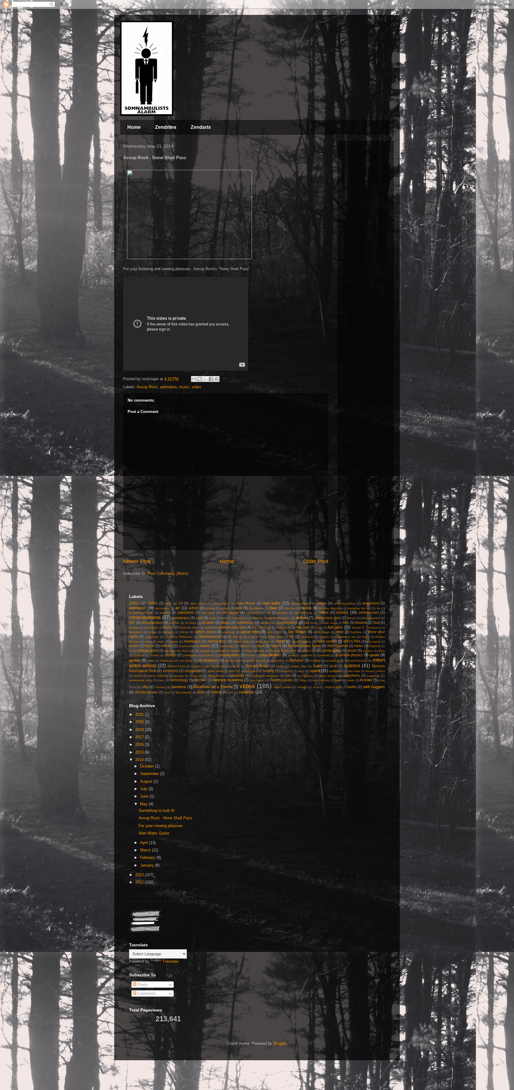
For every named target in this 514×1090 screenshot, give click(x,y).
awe (238, 608)
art (177, 608)
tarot (161, 680)
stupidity (237, 675)
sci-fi (333, 666)
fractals (134, 627)
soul (301, 671)
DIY (132, 622)
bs (378, 608)
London (253, 636)
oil (130, 650)
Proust (250, 655)
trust (382, 680)
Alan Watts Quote (154, 833)
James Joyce (205, 632)
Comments (146, 993)
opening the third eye (179, 650)
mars (148, 641)
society (268, 671)
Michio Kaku (241, 641)
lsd (291, 636)
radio (151, 660)
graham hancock (232, 627)
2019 (140, 729)
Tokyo (303, 680)
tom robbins (321, 680)
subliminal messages (265, 675)
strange (178, 675)
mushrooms (187, 646)
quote (374, 655)
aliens (322, 603)
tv (135, 687)
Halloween (284, 627)
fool (377, 622)
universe (178, 687)
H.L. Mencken (261, 627)
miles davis (263, 641)
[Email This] (194, 379)
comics (342, 612)
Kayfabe (356, 632)
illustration (136, 632)
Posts (142, 984)
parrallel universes (227, 650)
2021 (140, 714)
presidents (190, 655)
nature (276, 646)
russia (280, 666)
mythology (227, 646)
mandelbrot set (345, 636)
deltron (302, 618)
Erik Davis (311, 622)
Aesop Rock (147, 387)
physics (368, 650)
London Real (274, 636)
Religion (297, 660)
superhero (351, 675)
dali (223, 618)
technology (179, 680)
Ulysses (160, 687)
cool (199, 618)
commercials (368, 612)
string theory (216, 675)
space (315, 670)
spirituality (335, 671)
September (150, 773)
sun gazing (305, 675)
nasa (260, 646)
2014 (140, 759)
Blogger (279, 1043)
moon (133, 646)
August (146, 781)
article (194, 608)
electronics (267, 622)
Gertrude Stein (189, 627)
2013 (140, 875)
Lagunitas (152, 636)
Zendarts (201, 127)
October (147, 766)
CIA (268, 612)
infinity (184, 632)
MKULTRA (352, 641)
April (144, 842)
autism (224, 608)
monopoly (373, 641)
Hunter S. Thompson (366, 627)
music (184, 387)
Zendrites (165, 127)
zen (230, 692)
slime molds (215, 671)
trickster (366, 680)
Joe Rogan (297, 631)
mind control (327, 641)
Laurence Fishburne (179, 636)
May (144, 804)
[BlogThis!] (200, 379)
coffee (323, 612)
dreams (208, 622)
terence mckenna (227, 680)
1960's (152, 603)
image (153, 632)
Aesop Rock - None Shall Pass (165, 818)
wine (167, 692)
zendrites (246, 692)
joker (340, 632)
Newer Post (137, 561)
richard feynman (356, 660)
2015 (140, 752)
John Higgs (322, 632)
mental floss (217, 641)
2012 (140, 882)
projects (208, 655)
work (201, 692)
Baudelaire (256, 608)
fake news (330, 622)
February (148, 857)
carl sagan (230, 612)
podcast (139, 655)
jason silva (250, 631)
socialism (251, 671)
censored (252, 612)
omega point (148, 650)
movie (149, 646)
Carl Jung (208, 612)
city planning (303, 612)
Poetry (155, 655)
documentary (152, 622)
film (346, 622)
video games (283, 687)
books (306, 608)
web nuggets (374, 687)
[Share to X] (205, 379)
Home (134, 127)
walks (352, 687)
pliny (382, 650)
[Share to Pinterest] (217, 379)
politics (170, 655)
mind (280, 641)
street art (196, 675)
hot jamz (335, 627)
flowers (361, 622)
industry (168, 632)
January (147, 865)
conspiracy (180, 618)
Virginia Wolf (333, 687)
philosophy (332, 650)
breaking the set (359, 608)
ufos (145, 687)
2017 (140, 737)
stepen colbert (375, 671)
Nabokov (245, 646)
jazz (270, 632)
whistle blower (146, 692)
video (196, 387)
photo (352, 650)
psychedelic (270, 655)
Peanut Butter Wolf (283, 650)
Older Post (315, 561)
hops (319, 627)
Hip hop (302, 627)
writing (216, 692)
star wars (354, 671)
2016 (140, 744)
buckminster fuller (141, 612)
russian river (298, 666)
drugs (225, 622)
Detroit (351, 618)
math (160, 641)
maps (365, 636)
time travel (257, 680)
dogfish (174, 622)
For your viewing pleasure (161, 825)
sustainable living (141, 680)
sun (288, 675)
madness (307, 636)
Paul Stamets (255, 650)
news (358, 646)
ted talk (200, 680)
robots (235, 666)
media (174, 641)
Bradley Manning (330, 608)
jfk (280, 632)
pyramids (324, 655)
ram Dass (185, 660)
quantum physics (349, 655)
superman (373, 675)
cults (212, 618)
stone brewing (158, 675)
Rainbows (167, 660)
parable (205, 650)
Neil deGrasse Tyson (304, 646)
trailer (338, 680)
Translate (170, 961)
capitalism (185, 612)
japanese (228, 632)
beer (273, 608)
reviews (315, 660)
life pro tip (235, 636)
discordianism (371, 618)
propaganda (229, 655)
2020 (140, 722)
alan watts (272, 603)
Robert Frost (176, 666)
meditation (192, 641)
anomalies (162, 608)
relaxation (278, 660)
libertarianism (210, 636)
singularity (192, 671)
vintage (302, 687)
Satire (317, 666)
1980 (168, 603)
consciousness (145, 617)
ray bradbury (208, 660)
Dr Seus (191, 622)
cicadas (282, 612)
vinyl (316, 687)
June (145, 796)
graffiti (209, 627)
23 (180, 603)
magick (324, 636)
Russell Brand (257, 666)
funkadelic (151, 627)
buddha (165, 612)
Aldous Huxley (301, 603)
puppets (306, 655)
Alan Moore (246, 603)
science (352, 665)
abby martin (198, 603)
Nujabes (374, 646)
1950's (134, 603)
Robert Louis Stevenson (208, 666)
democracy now (328, 618)
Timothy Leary (280, 680)
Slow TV (234, 671)
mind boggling (301, 641)
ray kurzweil (233, 660)
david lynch (240, 618)
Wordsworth (184, 692)
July (144, 789)
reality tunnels (255, 660)
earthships (245, 622)
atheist (210, 608)
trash (350, 680)
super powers (328, 675)
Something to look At (157, 810)
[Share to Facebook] (211, 379)
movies (167, 646)
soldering (286, 671)
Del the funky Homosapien (271, 618)
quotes (135, 660)
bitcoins (290, 608)
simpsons (170, 671)
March (146, 850)
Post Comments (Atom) (167, 573)
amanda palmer (345, 603)
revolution (332, 660)
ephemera (288, 622)
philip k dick (310, 650)
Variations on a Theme (212, 687)
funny (168, 627)
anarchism (370, 603)
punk (291, 655)
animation (168, 387)
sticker (138, 675)
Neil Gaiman (337, 646)
